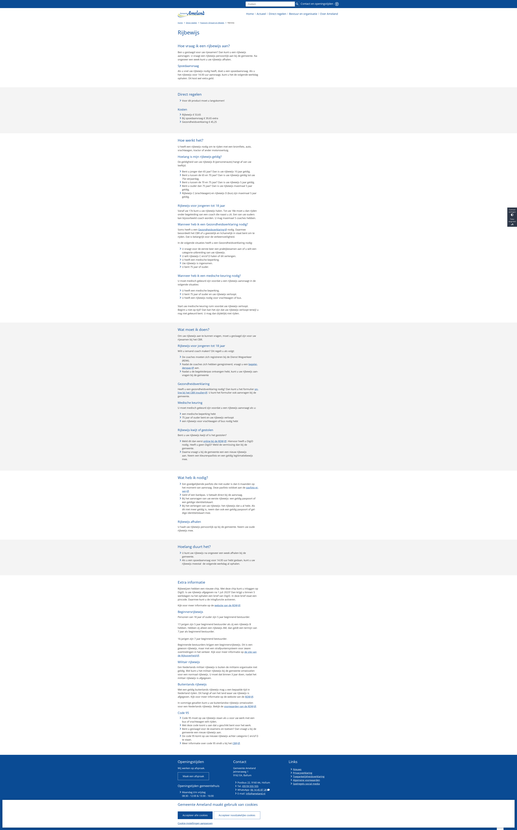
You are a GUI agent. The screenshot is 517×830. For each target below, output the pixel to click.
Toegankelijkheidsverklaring (308, 776)
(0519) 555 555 (250, 786)
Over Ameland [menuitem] (329, 14)
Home (180, 23)
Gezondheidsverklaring (211, 229)
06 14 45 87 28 (258, 789)
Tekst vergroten (512, 220)
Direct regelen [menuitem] (277, 14)
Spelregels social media (306, 783)
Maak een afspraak (193, 776)
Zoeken (297, 4)
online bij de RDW (213, 441)
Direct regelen (191, 23)
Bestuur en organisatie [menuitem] (303, 14)
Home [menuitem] (250, 14)
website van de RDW (226, 605)
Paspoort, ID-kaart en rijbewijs (212, 23)
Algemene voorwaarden (306, 780)
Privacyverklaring (302, 772)
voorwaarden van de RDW (238, 706)
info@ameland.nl (255, 793)
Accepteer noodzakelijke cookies (237, 815)
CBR (235, 743)
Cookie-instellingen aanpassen (195, 823)
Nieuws (297, 769)
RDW (248, 696)
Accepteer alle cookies (195, 815)
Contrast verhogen (512, 210)
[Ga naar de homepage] (191, 13)
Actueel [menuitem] (261, 14)
